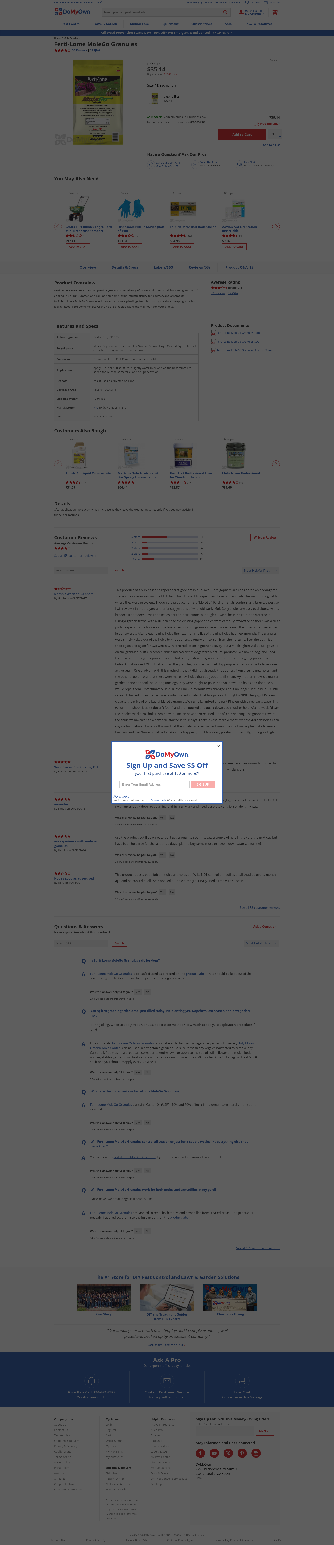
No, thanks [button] (121, 796)
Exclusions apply (158, 800)
